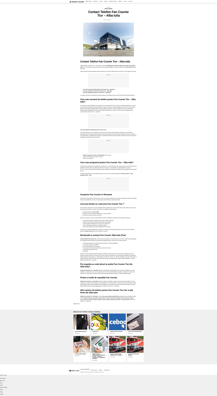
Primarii (120, 1)
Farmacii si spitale (113, 1)
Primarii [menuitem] (1, 389)
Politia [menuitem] (1, 391)
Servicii (105, 1)
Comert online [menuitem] (3, 378)
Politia (125, 1)
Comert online (88, 1)
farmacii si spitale (106, 299)
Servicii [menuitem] (1, 385)
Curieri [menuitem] (1, 382)
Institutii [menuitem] (1, 394)
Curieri (100, 1)
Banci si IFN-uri (101, 297)
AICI (101, 286)
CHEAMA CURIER (88, 231)
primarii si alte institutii (115, 299)
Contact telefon (77, 333)
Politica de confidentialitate (85, 369)
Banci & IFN (95, 1)
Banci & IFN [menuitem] (2, 380)
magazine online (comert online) (90, 297)
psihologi (95, 299)
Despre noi (100, 370)
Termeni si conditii (94, 370)
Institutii (131, 1)
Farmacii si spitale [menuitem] (3, 387)
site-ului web (105, 296)
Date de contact (107, 370)
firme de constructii (125, 297)
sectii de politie (126, 299)
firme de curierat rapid (111, 297)
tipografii (118, 297)
